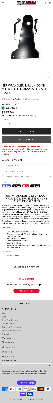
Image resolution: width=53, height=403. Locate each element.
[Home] (26, 3)
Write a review (31, 99)
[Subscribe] (49, 365)
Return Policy (8, 323)
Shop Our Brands (10, 320)
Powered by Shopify (35, 399)
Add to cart (26, 131)
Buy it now (26, 139)
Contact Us (7, 334)
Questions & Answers (26, 267)
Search (5, 313)
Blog (4, 316)
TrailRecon (21, 399)
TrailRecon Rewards (11, 330)
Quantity (6, 119)
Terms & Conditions (11, 327)
